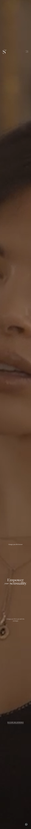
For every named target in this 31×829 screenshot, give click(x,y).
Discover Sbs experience (15, 722)
